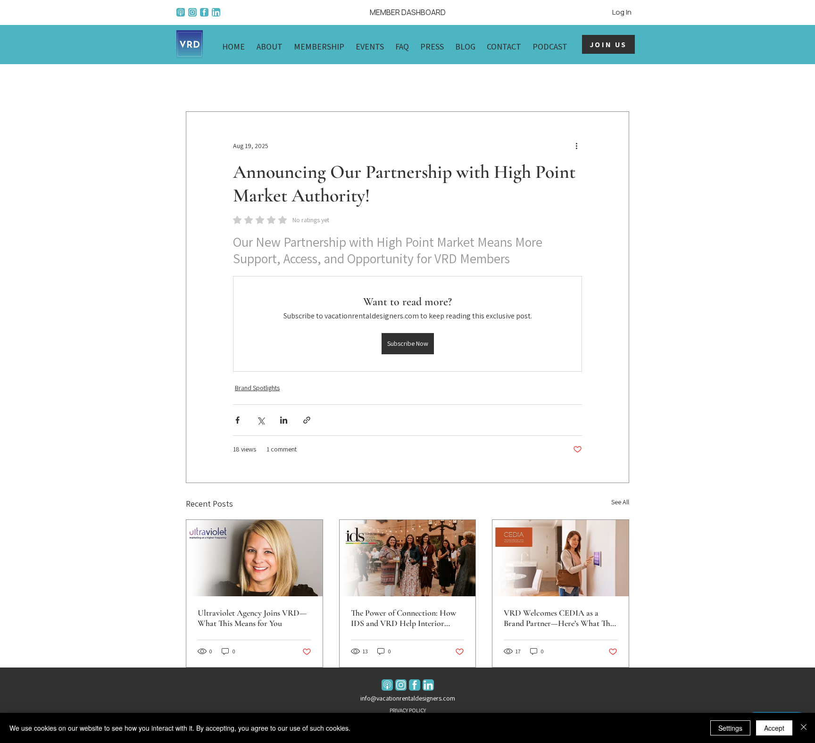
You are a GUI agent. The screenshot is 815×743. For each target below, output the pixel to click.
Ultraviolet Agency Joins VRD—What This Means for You (252, 618)
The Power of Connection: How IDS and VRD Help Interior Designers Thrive (403, 618)
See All (620, 502)
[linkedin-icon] (216, 12)
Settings (730, 728)
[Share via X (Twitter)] (260, 420)
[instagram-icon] (192, 12)
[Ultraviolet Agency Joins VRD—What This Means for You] (254, 558)
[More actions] (576, 145)
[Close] (803, 727)
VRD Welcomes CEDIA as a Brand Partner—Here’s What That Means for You (560, 618)
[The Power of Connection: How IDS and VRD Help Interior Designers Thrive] (408, 558)
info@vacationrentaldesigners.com (407, 698)
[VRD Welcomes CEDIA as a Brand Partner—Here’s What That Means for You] (560, 558)
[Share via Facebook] (237, 420)
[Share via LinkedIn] (283, 420)
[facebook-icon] (204, 12)
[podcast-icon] (180, 12)
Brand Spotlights (257, 388)
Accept (774, 728)
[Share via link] (306, 420)
